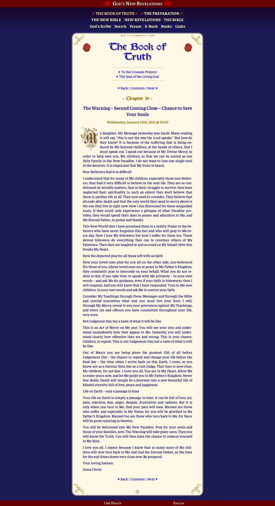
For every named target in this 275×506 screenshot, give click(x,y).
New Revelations (142, 19)
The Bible (173, 19)
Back (122, 88)
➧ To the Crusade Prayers (137, 71)
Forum (135, 26)
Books (166, 26)
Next (152, 88)
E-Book (151, 26)
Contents (137, 88)
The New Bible (106, 19)
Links (180, 26)
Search (120, 26)
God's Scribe (100, 26)
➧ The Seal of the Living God (137, 76)
